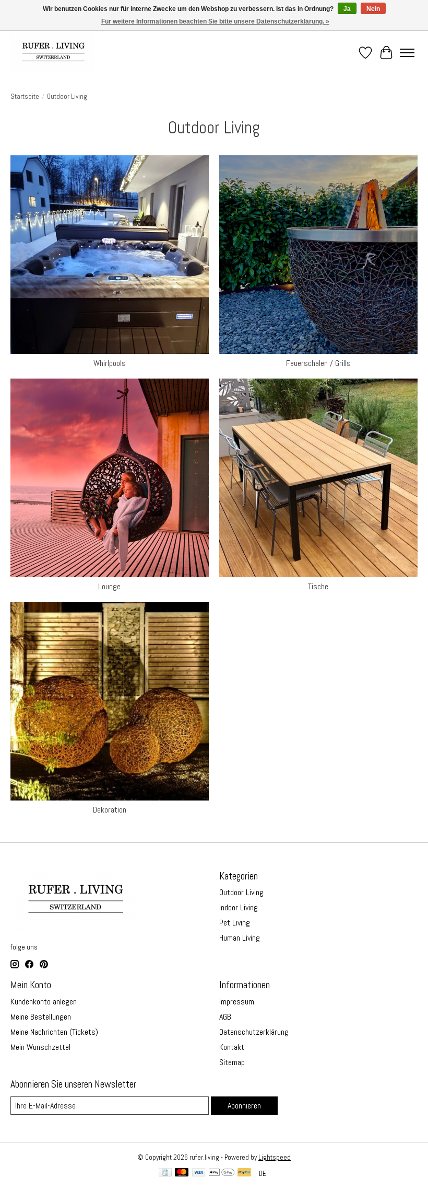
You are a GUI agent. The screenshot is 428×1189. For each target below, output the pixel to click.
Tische (318, 586)
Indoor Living (238, 907)
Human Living (239, 937)
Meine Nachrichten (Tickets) (54, 1031)
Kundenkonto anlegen (43, 1001)
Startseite (24, 96)
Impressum (236, 1001)
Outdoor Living (241, 892)
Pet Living (234, 922)
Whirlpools (109, 363)
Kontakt (231, 1047)
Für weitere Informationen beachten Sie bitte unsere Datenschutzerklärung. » (215, 21)
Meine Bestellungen (40, 1016)
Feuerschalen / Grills (318, 363)
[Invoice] (165, 1173)
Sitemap (232, 1062)
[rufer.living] (52, 52)
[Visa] (199, 1173)
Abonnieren (244, 1105)
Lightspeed (274, 1157)
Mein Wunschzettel (40, 1047)
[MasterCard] (181, 1173)
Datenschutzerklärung (254, 1031)
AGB (225, 1016)
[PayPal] (244, 1173)
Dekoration (109, 809)
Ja (347, 9)
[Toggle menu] (407, 52)
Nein (373, 9)
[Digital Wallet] (221, 1173)
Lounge (109, 586)
